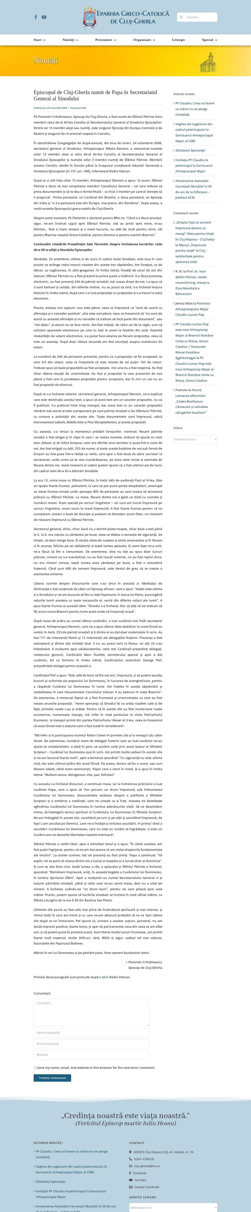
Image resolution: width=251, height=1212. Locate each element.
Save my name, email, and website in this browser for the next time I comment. (96, 1067)
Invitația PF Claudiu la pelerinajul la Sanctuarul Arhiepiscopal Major (193, 165)
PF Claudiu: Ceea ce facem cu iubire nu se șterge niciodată (195, 109)
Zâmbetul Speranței (190, 150)
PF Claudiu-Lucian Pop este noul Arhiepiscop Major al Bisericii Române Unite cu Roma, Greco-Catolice (194, 369)
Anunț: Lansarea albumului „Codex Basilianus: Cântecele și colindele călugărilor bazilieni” (191, 401)
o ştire (104, 977)
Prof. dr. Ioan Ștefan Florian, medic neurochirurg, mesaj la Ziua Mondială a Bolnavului (192, 282)
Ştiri (84, 108)
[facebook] (36, 17)
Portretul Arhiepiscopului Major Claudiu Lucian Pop (192, 309)
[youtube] (44, 17)
